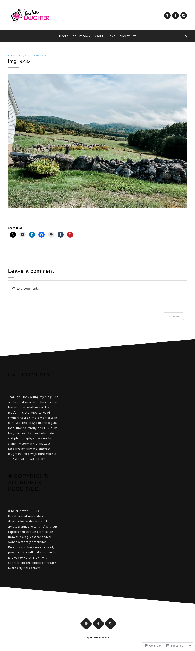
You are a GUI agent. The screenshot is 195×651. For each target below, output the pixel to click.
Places (63, 36)
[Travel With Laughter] (9, 36)
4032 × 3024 (40, 55)
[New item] (167, 15)
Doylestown (81, 36)
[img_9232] (97, 141)
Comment (174, 316)
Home (111, 36)
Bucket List (128, 36)
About (99, 36)
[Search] (186, 36)
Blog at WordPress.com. (97, 637)
